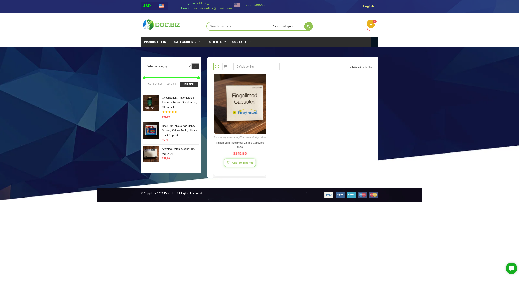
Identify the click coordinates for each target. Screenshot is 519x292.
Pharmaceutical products (253, 138)
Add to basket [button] (242, 163)
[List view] (225, 66)
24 (364, 66)
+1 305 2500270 (253, 4)
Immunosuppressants (226, 138)
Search (308, 26)
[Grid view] (216, 66)
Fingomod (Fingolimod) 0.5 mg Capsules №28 (240, 146)
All (370, 66)
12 (359, 66)
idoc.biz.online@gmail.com (212, 8)
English (369, 6)
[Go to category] (195, 66)
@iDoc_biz (205, 3)
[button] (511, 268)
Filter (189, 84)
